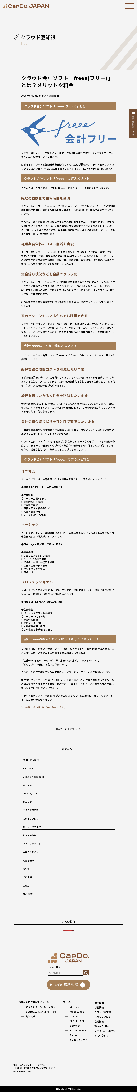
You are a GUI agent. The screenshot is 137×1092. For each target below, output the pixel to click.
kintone (27, 785)
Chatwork (75, 1025)
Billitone (28, 768)
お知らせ (27, 801)
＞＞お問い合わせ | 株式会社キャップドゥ (43, 707)
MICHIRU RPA (77, 1021)
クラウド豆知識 (31, 810)
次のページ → (77, 728)
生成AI (26, 885)
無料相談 (30, 1016)
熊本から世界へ (102, 1026)
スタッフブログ (31, 818)
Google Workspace (33, 776)
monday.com (30, 793)
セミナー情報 (29, 835)
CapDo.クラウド (78, 1040)
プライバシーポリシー (106, 1030)
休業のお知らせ (31, 852)
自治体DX (28, 894)
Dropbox (75, 1016)
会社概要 (99, 1021)
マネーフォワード (32, 843)
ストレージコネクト (33, 827)
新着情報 (99, 1007)
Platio (73, 1035)
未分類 (26, 868)
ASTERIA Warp (31, 759)
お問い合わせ (101, 1035)
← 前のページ (60, 728)
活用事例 (27, 877)
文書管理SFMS (30, 860)
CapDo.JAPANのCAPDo (41, 1011)
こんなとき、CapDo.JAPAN (40, 1007)
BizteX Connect (79, 1030)
